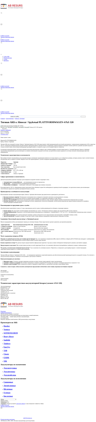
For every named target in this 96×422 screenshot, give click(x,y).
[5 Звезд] (30, 127)
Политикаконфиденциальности (6, 312)
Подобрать (3, 403)
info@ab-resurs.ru (27, 418)
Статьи (5, 59)
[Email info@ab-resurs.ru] (12, 34)
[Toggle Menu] (1, 54)
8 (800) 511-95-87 (5, 35)
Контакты (6, 60)
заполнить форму (20, 403)
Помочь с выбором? (6, 130)
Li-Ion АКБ (6, 56)
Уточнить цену (4, 134)
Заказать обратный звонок (7, 37)
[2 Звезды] (14, 127)
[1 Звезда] (8, 127)
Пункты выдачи (8, 58)
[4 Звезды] (25, 127)
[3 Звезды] (19, 127)
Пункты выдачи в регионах (8, 419)
